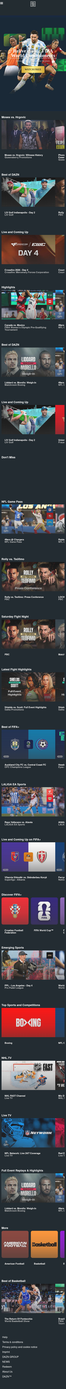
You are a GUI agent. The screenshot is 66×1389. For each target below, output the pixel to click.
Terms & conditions (12, 1342)
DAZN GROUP (10, 1356)
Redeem (7, 1366)
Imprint (6, 1352)
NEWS (6, 1361)
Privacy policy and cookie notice (19, 1347)
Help (5, 1337)
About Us (7, 1371)
